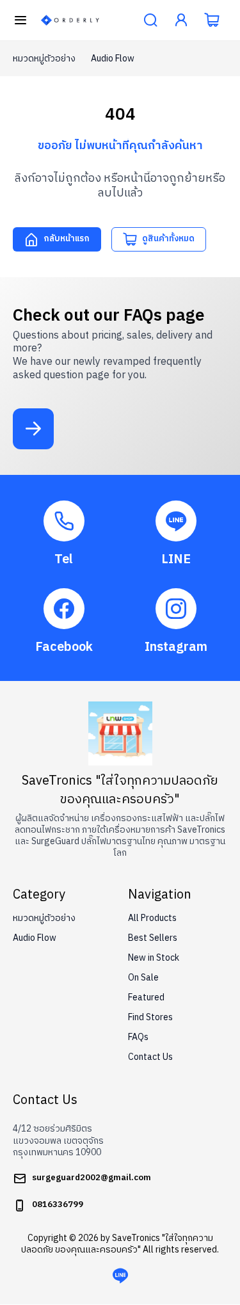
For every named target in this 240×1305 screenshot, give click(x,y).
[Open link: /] (120, 733)
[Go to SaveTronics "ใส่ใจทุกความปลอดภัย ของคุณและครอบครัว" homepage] (70, 20)
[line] (120, 1276)
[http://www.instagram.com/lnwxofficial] (176, 621)
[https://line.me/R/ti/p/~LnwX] (176, 534)
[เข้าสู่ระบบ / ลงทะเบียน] (181, 20)
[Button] (20, 20)
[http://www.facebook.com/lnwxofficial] (64, 621)
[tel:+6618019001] (64, 534)
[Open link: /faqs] (33, 428)
